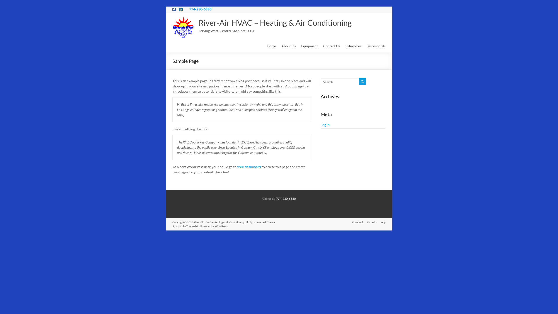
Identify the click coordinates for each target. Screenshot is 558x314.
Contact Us (331, 46)
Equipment (309, 46)
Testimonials (376, 46)
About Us (288, 46)
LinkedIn (372, 222)
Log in (325, 125)
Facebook (358, 222)
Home (271, 46)
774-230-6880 (200, 9)
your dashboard (249, 167)
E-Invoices (353, 46)
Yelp (383, 222)
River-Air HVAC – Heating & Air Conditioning (275, 22)
